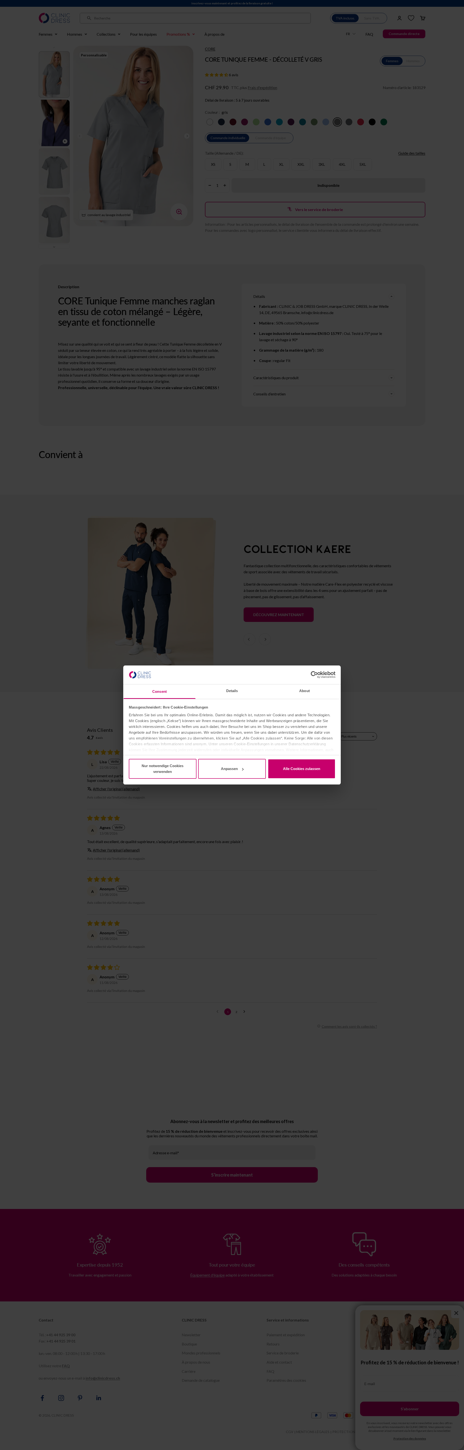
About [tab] (304, 691)
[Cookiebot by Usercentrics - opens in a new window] (314, 674)
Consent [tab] (159, 691)
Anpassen (229, 769)
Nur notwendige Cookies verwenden (162, 769)
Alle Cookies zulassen (301, 769)
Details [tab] (232, 691)
